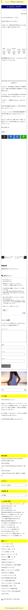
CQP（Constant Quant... (7, 510)
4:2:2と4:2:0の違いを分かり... (8, 531)
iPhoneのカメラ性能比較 (7, 572)
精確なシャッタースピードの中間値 (10, 570)
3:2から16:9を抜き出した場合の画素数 (11, 564)
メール (3, 351)
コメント (4, 329)
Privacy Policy (5, 593)
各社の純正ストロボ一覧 (7, 567)
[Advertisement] (14, 197)
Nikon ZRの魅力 (5, 508)
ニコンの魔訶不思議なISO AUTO (9, 518)
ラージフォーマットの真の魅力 (9, 529)
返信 (24, 313)
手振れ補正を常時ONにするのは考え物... (11, 512)
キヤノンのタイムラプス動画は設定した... (11, 533)
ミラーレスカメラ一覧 (7, 543)
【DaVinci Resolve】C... (7, 506)
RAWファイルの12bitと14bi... (8, 527)
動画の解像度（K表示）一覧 (8, 585)
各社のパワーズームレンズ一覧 (9, 554)
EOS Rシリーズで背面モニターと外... (10, 514)
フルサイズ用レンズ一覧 (7, 546)
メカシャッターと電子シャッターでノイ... (11, 503)
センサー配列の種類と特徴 (8, 580)
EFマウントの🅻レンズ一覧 (8, 557)
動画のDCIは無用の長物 (7, 520)
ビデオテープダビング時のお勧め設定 (10, 591)
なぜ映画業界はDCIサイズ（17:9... (9, 516)
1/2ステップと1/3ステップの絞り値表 (10, 583)
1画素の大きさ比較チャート (8, 562)
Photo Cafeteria (11, 608)
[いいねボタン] (3, 132)
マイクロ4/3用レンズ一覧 (7, 551)
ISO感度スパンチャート (7, 559)
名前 (2, 344)
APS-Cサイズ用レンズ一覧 (8, 549)
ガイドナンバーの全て (6, 525)
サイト (3, 358)
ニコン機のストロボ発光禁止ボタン (10, 522)
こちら (15, 419)
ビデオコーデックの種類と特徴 (9, 588)
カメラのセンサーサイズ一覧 (8, 575)
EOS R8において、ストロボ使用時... (10, 535)
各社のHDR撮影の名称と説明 (8, 578)
